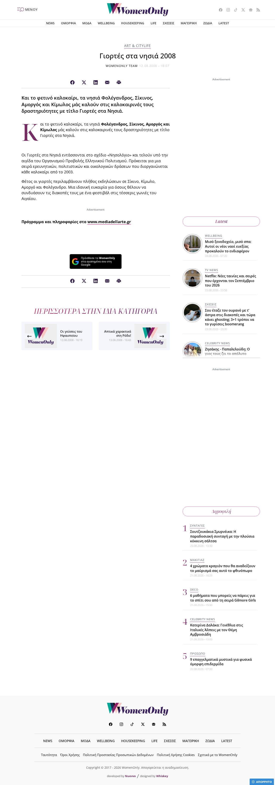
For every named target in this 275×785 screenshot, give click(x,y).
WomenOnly (137, 709)
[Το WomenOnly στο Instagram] (226, 10)
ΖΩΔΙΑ (207, 23)
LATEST (223, 23)
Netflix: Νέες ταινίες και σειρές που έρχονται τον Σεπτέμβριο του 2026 (230, 281)
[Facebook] (72, 82)
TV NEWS (211, 270)
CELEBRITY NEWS (217, 343)
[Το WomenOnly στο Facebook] (219, 10)
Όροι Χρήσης (70, 755)
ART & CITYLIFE (137, 45)
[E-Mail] (107, 82)
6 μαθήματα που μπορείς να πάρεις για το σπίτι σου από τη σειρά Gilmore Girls (223, 598)
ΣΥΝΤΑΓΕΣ (197, 525)
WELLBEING (106, 23)
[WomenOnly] (137, 9)
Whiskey (162, 776)
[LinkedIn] (95, 82)
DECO (194, 589)
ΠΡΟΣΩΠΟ (197, 653)
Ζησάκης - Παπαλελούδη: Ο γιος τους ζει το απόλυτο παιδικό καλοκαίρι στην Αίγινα (231, 354)
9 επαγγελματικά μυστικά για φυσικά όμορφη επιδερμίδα (221, 662)
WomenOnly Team (122, 66)
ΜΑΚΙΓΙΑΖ (197, 560)
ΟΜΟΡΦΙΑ (68, 23)
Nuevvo (130, 776)
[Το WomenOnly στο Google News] (249, 10)
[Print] (118, 82)
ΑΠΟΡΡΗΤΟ (264, 782)
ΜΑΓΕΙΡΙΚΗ (189, 23)
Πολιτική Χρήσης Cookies (176, 755)
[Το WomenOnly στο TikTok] (234, 10)
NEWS (50, 23)
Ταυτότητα (49, 755)
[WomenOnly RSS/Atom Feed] (256, 10)
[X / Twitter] (84, 82)
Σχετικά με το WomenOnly (217, 755)
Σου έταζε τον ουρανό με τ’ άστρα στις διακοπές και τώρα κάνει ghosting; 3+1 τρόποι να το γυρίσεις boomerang (230, 317)
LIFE (153, 23)
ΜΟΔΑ (86, 23)
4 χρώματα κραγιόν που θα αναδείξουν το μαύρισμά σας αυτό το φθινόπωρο (222, 568)
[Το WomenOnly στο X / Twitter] (241, 10)
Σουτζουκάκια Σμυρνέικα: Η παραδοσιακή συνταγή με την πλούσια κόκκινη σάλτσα (222, 536)
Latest (221, 221)
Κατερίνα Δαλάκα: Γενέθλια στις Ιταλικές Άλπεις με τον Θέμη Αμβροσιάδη (216, 630)
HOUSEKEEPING (132, 23)
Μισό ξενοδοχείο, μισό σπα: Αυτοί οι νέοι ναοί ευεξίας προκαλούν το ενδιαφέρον (228, 246)
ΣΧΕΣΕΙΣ (168, 23)
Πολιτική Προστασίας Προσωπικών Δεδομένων (118, 755)
